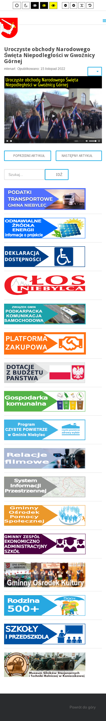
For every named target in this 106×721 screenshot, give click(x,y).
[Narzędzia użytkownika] (95, 71)
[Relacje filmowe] (53, 458)
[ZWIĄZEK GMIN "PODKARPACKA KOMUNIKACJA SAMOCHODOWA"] (53, 314)
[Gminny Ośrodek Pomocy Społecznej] (53, 515)
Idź (59, 174)
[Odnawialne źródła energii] (53, 228)
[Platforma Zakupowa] (53, 343)
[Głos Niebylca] (53, 285)
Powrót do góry (83, 707)
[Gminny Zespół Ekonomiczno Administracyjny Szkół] (53, 544)
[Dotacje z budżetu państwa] (53, 372)
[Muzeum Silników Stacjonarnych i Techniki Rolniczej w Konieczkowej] (53, 662)
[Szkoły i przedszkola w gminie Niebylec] (53, 634)
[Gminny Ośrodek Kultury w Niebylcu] (53, 574)
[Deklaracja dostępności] (53, 256)
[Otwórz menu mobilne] (104, 20)
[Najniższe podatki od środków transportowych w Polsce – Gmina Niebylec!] (53, 201)
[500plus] (53, 605)
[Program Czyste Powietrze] (53, 429)
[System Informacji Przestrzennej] (53, 487)
